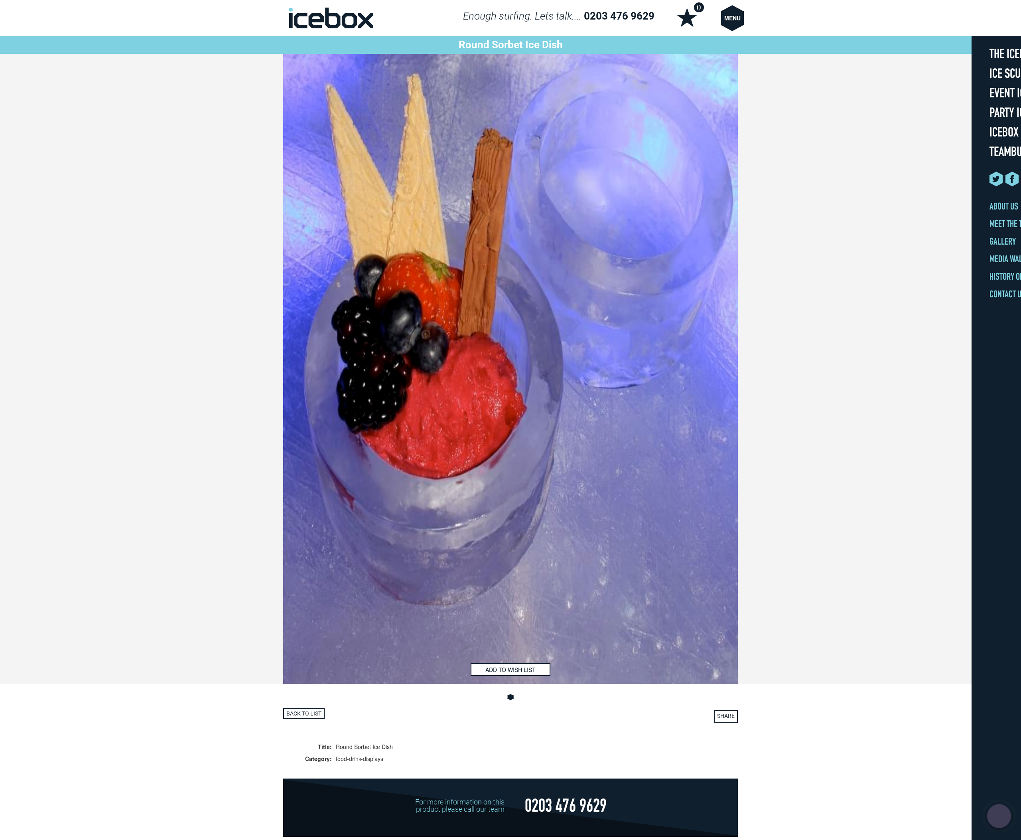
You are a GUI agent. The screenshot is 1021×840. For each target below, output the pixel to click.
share (726, 716)
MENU (732, 18)
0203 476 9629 (619, 16)
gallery (1002, 242)
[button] (510, 697)
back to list (303, 713)
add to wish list (510, 670)
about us (1003, 207)
